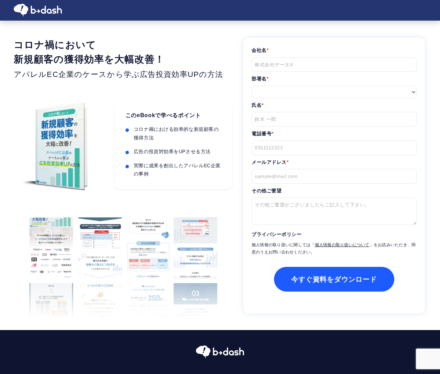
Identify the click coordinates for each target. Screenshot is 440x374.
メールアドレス (269, 162)
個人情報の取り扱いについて (342, 244)
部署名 (259, 78)
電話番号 (262, 133)
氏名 (257, 105)
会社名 (259, 50)
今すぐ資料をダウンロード (334, 279)
